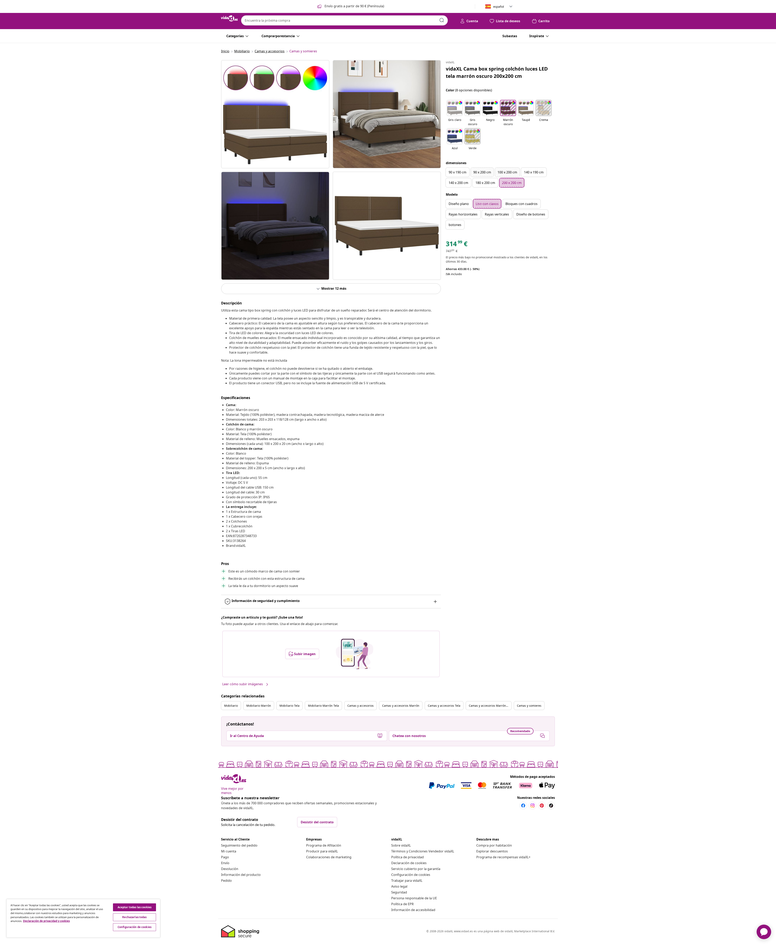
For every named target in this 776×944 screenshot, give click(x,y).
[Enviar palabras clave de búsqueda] (442, 20)
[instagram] (532, 806)
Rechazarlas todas (134, 917)
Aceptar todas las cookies (134, 907)
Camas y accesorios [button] (360, 705)
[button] (350, 6)
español (498, 6)
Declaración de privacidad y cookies (46, 921)
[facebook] (523, 806)
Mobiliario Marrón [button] (258, 705)
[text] (456, 244)
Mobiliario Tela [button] (289, 705)
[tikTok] (551, 806)
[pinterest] (542, 806)
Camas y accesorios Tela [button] (444, 705)
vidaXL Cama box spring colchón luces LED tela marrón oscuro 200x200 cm (497, 72)
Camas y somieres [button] (529, 705)
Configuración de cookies (410, 874)
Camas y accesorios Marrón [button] (400, 705)
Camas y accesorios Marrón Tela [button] (490, 705)
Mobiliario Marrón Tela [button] (323, 705)
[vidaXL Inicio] (229, 18)
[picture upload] (354, 654)
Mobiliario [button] (231, 705)
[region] (83, 918)
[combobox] (344, 20)
